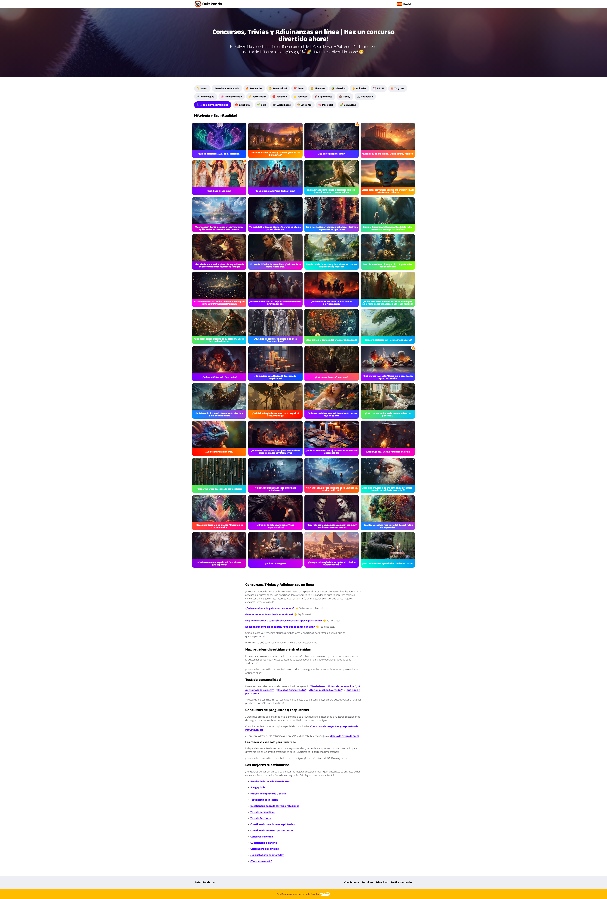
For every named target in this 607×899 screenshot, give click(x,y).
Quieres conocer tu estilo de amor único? (269, 614)
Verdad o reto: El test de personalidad (333, 686)
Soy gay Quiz (257, 787)
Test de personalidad (262, 812)
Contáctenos (351, 882)
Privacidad (382, 882)
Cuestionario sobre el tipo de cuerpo (271, 830)
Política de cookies (401, 882)
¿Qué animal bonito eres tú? (325, 689)
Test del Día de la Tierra (264, 799)
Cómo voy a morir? (261, 861)
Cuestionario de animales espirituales (272, 824)
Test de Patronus (260, 818)
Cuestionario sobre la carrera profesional (274, 805)
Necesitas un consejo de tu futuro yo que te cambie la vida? (280, 626)
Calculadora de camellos (264, 848)
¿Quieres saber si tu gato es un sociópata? (269, 608)
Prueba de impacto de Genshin (268, 793)
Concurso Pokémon (261, 836)
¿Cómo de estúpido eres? (344, 736)
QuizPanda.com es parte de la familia (297, 894)
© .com (205, 882)
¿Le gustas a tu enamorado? (267, 854)
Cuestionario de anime (263, 842)
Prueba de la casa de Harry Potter (270, 781)
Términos (367, 882)
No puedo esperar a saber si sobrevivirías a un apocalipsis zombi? (283, 620)
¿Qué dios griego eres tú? (291, 689)
